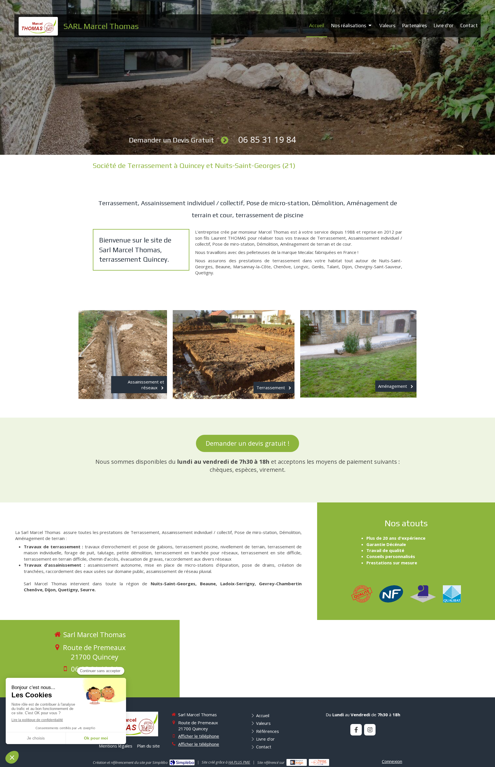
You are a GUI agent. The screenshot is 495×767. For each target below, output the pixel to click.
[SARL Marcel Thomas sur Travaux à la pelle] (319, 762)
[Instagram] (370, 729)
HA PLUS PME (239, 762)
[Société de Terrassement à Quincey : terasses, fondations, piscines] (38, 26)
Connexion (392, 761)
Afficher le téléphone (198, 736)
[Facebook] (356, 729)
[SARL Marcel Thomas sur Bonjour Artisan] (296, 762)
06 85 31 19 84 (267, 139)
